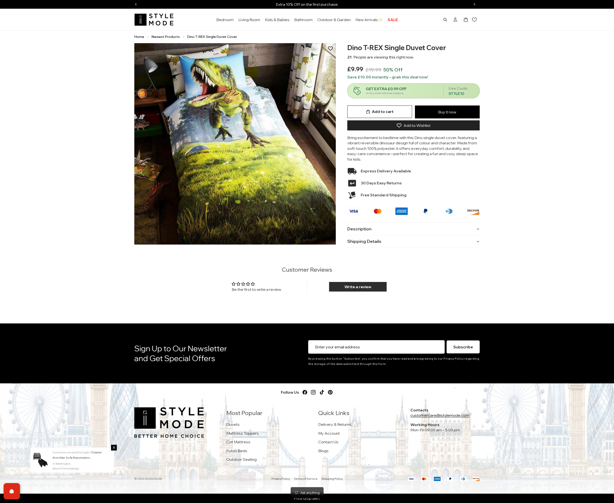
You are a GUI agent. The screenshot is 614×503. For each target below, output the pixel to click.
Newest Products (166, 37)
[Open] (12, 491)
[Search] (445, 19)
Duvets (233, 424)
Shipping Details (364, 241)
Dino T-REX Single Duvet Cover (212, 37)
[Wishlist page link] (474, 19)
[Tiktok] (322, 392)
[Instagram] (313, 392)
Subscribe (463, 347)
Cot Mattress (238, 441)
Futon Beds (236, 450)
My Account (329, 433)
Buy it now (447, 112)
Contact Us (328, 441)
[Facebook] (305, 392)
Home (139, 37)
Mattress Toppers (242, 433)
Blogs (323, 450)
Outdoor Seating (241, 459)
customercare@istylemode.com (439, 415)
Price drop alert (307, 498)
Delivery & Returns (334, 424)
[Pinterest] (330, 392)
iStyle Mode (153, 478)
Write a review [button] (357, 286)
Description (359, 229)
